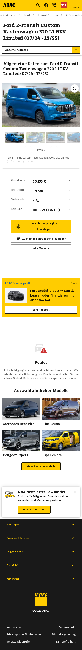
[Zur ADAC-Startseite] (9, 5)
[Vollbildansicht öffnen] (74, 88)
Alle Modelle (41, 248)
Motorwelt (13, 578)
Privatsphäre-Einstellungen (24, 634)
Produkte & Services (18, 538)
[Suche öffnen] (38, 5)
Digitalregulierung (64, 634)
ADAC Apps (13, 524)
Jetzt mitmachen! (34, 509)
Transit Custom (48, 15)
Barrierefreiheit (66, 641)
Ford (27, 15)
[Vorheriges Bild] (28, 150)
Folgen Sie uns (15, 551)
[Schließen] (74, 492)
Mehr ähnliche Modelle (41, 466)
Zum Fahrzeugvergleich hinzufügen (44, 226)
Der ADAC (12, 565)
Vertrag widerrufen (18, 641)
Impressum (13, 627)
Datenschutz (67, 627)
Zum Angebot (41, 309)
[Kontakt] (54, 5)
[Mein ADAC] (46, 5)
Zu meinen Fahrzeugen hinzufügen (44, 238)
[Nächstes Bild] (54, 150)
